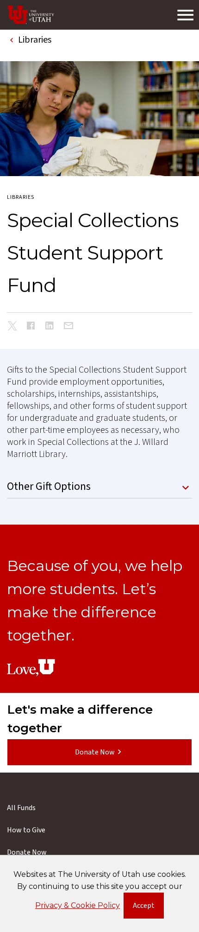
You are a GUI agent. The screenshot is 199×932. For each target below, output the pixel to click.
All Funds (21, 808)
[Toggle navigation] (185, 15)
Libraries (20, 197)
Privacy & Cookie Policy (77, 905)
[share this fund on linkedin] (49, 326)
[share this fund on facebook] (31, 326)
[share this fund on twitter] (12, 327)
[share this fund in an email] (68, 326)
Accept (148, 907)
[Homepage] (31, 15)
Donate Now (95, 752)
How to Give (26, 830)
